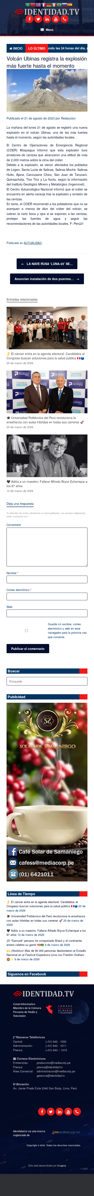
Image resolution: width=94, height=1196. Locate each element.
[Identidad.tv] (47, 12)
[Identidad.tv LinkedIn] (47, 19)
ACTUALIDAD (33, 243)
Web (9, 607)
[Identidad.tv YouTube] (56, 19)
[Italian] (54, 4)
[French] (43, 4)
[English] (38, 4)
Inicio (18, 48)
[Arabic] (27, 4)
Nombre (12, 573)
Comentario (14, 525)
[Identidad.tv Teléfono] (64, 19)
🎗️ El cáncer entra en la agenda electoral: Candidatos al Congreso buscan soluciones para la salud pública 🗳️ (42, 904)
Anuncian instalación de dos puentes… (47, 279)
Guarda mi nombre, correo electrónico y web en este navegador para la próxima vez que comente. (67, 630)
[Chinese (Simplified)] (33, 4)
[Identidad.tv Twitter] (38, 19)
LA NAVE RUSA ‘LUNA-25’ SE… (47, 263)
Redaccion (68, 118)
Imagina (61, 1165)
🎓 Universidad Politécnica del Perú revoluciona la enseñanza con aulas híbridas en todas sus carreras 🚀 (46, 918)
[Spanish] (69, 4)
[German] (48, 4)
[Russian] (64, 4)
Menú (49, 30)
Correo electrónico (19, 590)
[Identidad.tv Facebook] (29, 19)
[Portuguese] (59, 4)
